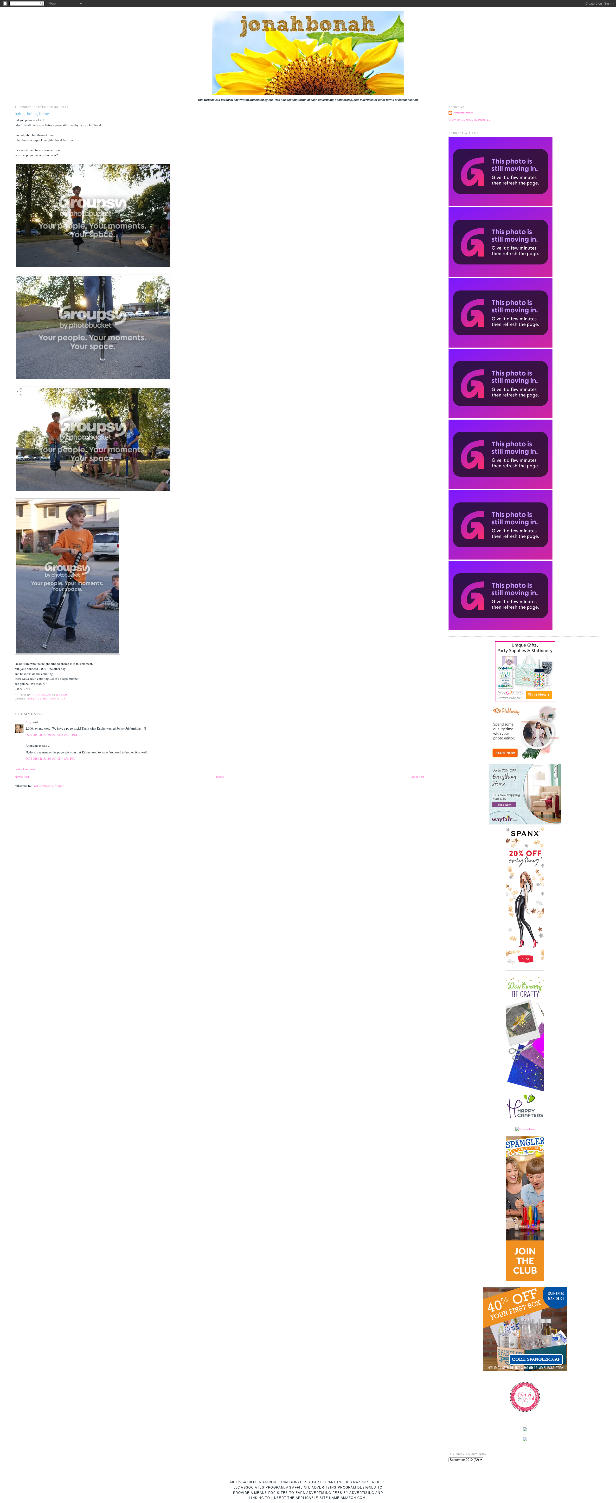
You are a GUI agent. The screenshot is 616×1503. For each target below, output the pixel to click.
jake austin (37, 698)
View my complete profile (469, 120)
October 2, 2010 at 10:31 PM (51, 734)
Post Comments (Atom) (47, 786)
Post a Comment (25, 769)
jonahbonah (463, 112)
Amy (29, 722)
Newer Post (22, 776)
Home (220, 776)
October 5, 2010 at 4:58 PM (50, 758)
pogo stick (57, 698)
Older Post (417, 776)
